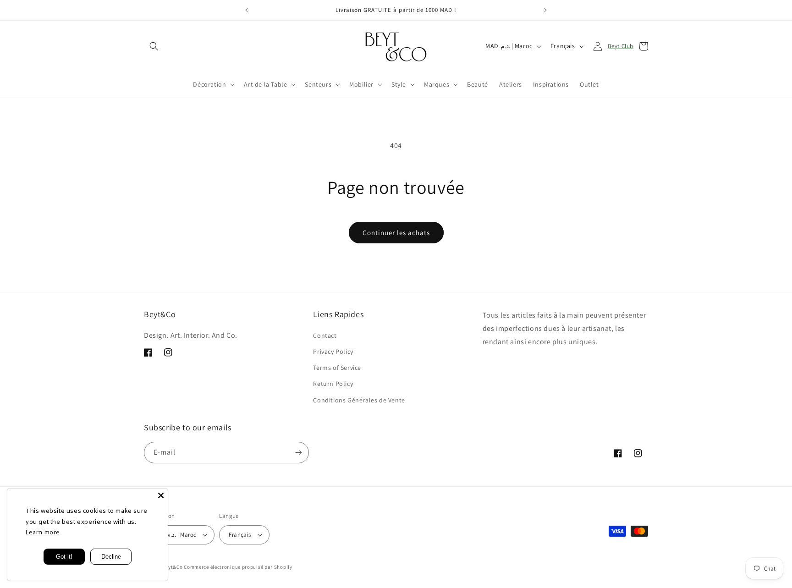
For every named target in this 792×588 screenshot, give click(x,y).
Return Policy (333, 383)
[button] (154, 46)
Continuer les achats (396, 232)
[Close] (160, 495)
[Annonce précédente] (246, 10)
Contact (324, 335)
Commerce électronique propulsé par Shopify (238, 567)
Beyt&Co (173, 567)
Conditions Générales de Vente (359, 400)
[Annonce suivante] (545, 10)
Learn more (43, 532)
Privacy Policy (333, 351)
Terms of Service (337, 367)
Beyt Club (620, 46)
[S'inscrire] (298, 452)
